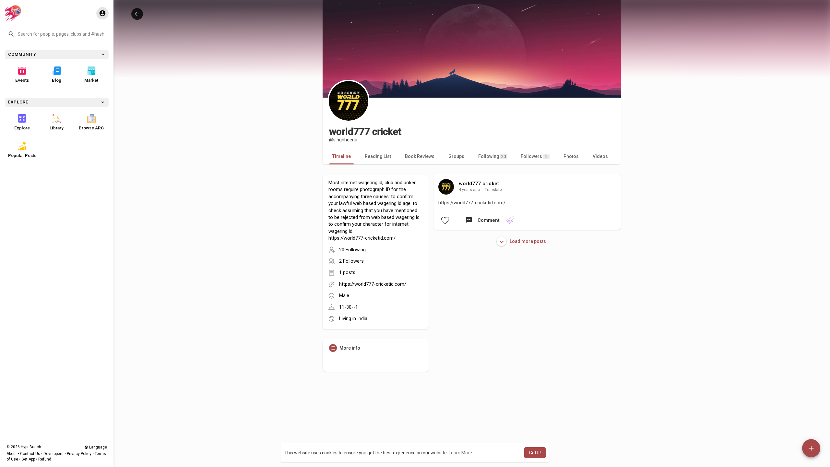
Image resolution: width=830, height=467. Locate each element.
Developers (53, 453)
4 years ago (469, 189)
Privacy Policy (79, 453)
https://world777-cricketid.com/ (372, 284)
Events (22, 80)
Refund (44, 459)
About (11, 453)
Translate (493, 189)
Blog (56, 80)
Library (57, 127)
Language (97, 447)
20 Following (352, 250)
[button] (57, 34)
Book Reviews (419, 156)
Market (91, 80)
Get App (28, 459)
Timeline (341, 156)
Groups (456, 156)
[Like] (445, 220)
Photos (571, 156)
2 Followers (351, 261)
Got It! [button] (535, 452)
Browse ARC (91, 127)
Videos (600, 156)
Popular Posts (22, 155)
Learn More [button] (460, 452)
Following (492, 156)
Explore (22, 127)
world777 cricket (479, 183)
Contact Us (30, 453)
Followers (534, 156)
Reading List (378, 156)
